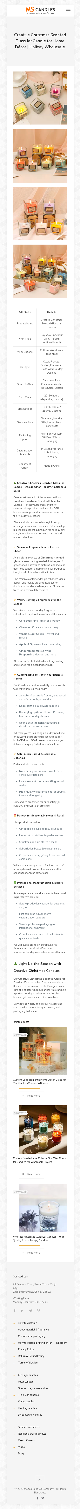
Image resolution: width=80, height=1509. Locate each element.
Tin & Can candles (28, 1395)
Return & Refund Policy (31, 1356)
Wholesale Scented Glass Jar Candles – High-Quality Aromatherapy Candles (39, 1238)
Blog (21, 1453)
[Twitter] (43, 1498)
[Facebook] (37, 1498)
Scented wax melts (29, 1427)
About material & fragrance (33, 1329)
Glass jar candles (28, 1375)
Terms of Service (27, 1362)
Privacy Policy (26, 1349)
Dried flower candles (30, 1415)
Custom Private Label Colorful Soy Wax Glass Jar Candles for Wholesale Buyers (39, 1160)
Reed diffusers (26, 1440)
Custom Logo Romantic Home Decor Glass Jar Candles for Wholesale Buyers (39, 1081)
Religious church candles (32, 1434)
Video (21, 1447)
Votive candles (26, 1401)
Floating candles (27, 1408)
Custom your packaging (31, 1336)
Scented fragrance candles (33, 1388)
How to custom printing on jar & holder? (42, 1343)
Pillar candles (26, 1382)
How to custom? (27, 1323)
